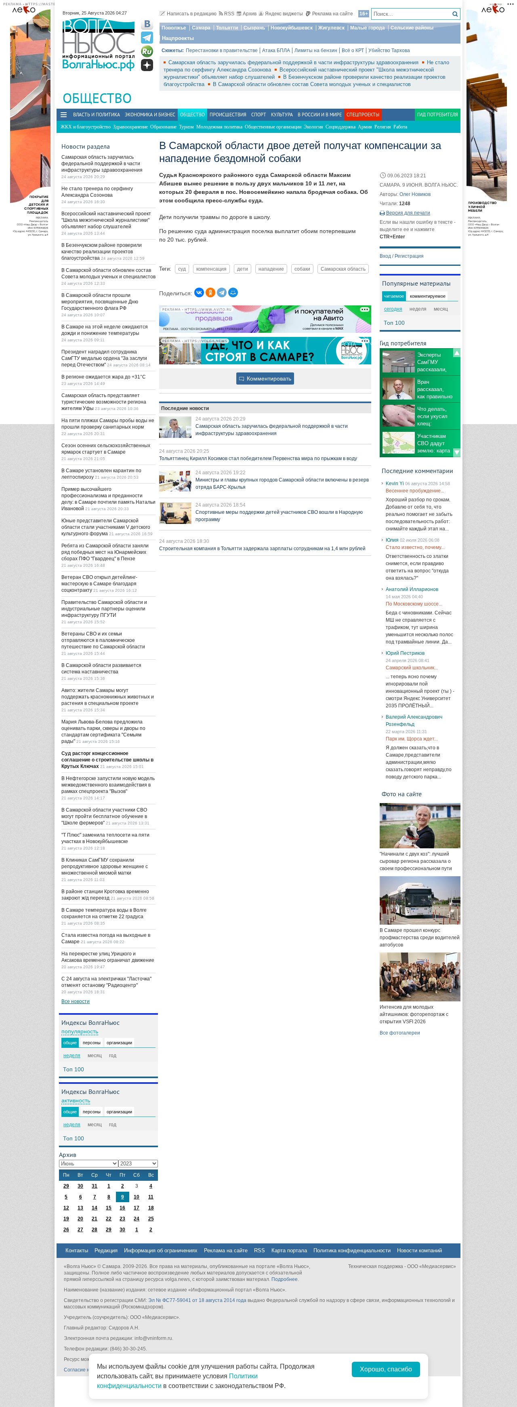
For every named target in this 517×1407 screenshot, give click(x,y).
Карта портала (289, 1250)
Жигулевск (331, 28)
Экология (313, 127)
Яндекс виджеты (284, 14)
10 (136, 1197)
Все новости (75, 1001)
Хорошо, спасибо (386, 1369)
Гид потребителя (437, 114)
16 (122, 1208)
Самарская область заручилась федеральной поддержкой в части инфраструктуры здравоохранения (294, 62)
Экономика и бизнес (150, 114)
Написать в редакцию (191, 14)
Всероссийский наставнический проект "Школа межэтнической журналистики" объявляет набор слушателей (106, 220)
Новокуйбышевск (292, 28)
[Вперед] (456, 452)
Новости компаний (419, 1250)
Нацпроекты (178, 38)
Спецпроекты (363, 114)
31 (94, 1186)
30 (80, 1186)
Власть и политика (96, 114)
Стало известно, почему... (415, 547)
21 (94, 1219)
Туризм (186, 127)
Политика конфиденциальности (352, 1250)
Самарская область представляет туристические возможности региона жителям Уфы (103, 402)
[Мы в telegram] (147, 38)
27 (80, 1229)
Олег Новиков (415, 194)
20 (80, 1219)
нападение (271, 268)
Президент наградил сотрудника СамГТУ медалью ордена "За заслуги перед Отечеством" (104, 358)
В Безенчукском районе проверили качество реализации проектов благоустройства (101, 251)
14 (94, 1208)
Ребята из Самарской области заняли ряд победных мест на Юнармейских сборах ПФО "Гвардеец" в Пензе (105, 552)
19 (66, 1219)
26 (66, 1229)
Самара (201, 28)
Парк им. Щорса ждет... (412, 739)
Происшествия (228, 114)
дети (242, 268)
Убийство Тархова (389, 50)
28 (94, 1229)
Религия (382, 127)
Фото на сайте (402, 794)
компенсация (211, 268)
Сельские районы (412, 28)
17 (136, 1208)
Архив (249, 14)
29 (66, 1186)
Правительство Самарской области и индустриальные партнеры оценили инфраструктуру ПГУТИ (104, 608)
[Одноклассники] (210, 292)
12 (66, 1208)
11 (150, 1197)
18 (151, 1208)
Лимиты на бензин (315, 50)
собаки (302, 268)
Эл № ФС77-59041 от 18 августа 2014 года (197, 1300)
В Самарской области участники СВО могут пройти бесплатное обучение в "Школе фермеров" (104, 816)
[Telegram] (222, 292)
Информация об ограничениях (161, 1250)
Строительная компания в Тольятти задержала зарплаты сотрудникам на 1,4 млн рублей (262, 548)
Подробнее (284, 1279)
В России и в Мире (320, 114)
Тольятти (227, 28)
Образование (163, 127)
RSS (229, 14)
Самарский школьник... (412, 668)
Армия (365, 127)
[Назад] (456, 352)
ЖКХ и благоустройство (86, 127)
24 (136, 1219)
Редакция (106, 1250)
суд (182, 268)
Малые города (367, 28)
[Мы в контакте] (147, 24)
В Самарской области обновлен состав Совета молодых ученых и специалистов (312, 84)
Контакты (76, 1250)
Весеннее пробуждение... (415, 491)
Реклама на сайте (332, 14)
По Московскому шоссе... (414, 604)
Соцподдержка (340, 127)
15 (108, 1208)
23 (122, 1219)
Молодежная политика (219, 127)
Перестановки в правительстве (222, 50)
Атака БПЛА (276, 50)
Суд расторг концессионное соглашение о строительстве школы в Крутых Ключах (107, 760)
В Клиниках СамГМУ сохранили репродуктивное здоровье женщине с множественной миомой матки (104, 866)
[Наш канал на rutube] (147, 51)
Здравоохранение (130, 127)
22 (108, 1219)
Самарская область (343, 268)
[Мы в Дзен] (147, 65)
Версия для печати (408, 213)
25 (151, 1219)
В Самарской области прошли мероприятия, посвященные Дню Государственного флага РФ (99, 301)
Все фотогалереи (400, 1033)
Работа (400, 127)
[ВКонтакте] (199, 292)
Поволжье (174, 28)
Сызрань (254, 28)
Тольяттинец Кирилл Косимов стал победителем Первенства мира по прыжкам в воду (258, 458)
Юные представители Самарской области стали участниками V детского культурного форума (105, 527)
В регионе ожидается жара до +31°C (103, 377)
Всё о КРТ (353, 50)
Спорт (258, 114)
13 (80, 1208)
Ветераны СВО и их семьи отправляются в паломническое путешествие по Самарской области (103, 640)
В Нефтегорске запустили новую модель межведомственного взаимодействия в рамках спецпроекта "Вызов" (108, 785)
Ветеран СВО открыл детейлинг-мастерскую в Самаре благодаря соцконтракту (99, 583)
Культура (282, 114)
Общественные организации (273, 127)
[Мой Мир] (233, 292)
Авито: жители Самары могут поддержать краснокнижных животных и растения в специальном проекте (107, 697)
